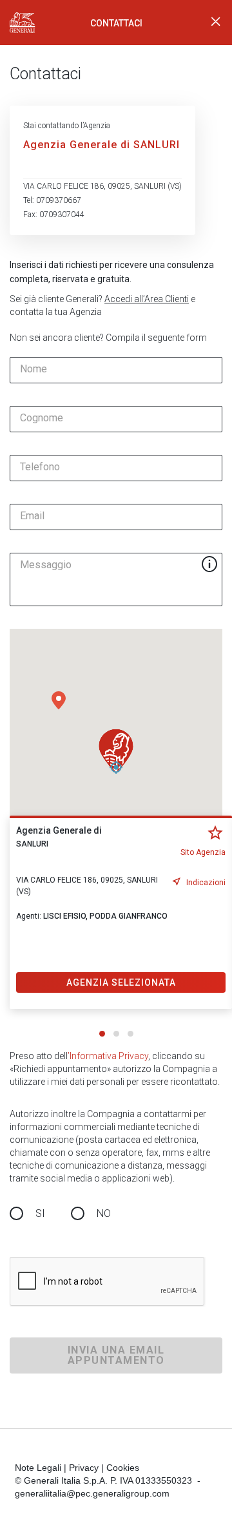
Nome (33, 369)
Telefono (40, 467)
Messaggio (46, 565)
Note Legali (38, 1467)
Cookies (122, 1467)
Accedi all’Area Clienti (146, 299)
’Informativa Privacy (108, 1056)
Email (32, 516)
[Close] (215, 22)
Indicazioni (206, 882)
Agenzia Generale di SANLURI (101, 145)
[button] (58, 700)
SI (40, 1213)
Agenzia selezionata (121, 982)
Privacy (84, 1467)
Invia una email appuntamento (116, 1355)
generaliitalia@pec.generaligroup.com (92, 1493)
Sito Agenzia (203, 852)
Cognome (41, 418)
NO (104, 1213)
